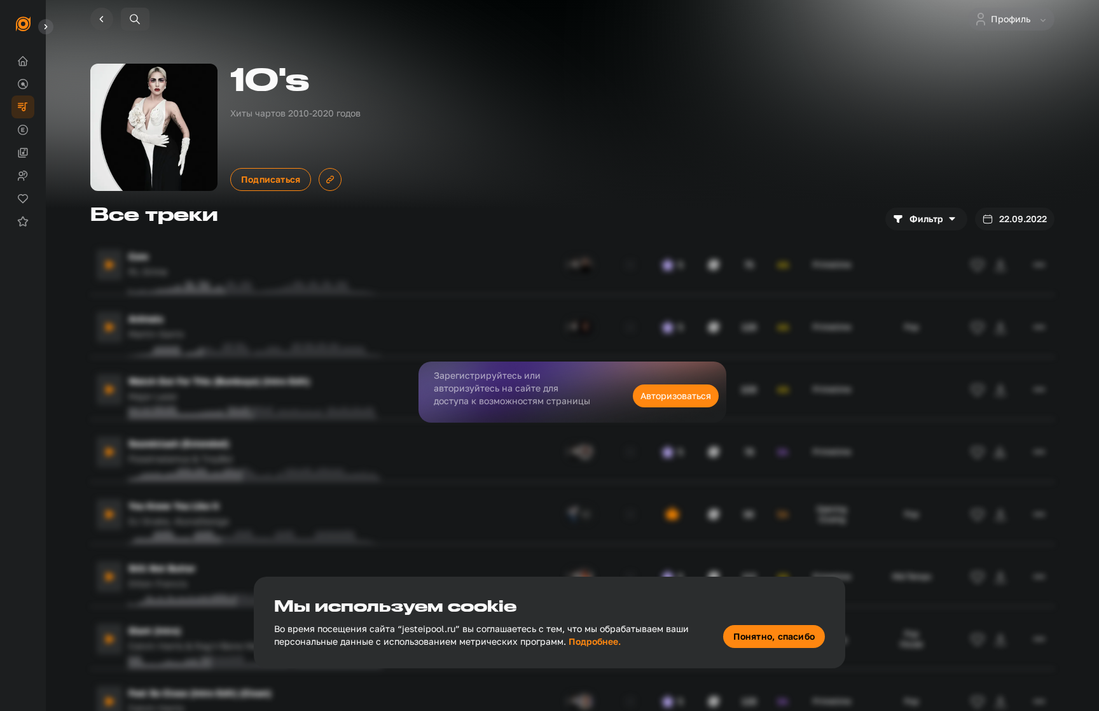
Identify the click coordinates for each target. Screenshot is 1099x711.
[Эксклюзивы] (22, 129)
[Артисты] (22, 175)
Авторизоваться (675, 395)
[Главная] (22, 61)
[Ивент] (22, 221)
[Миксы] (22, 152)
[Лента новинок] (22, 84)
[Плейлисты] (22, 106)
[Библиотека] (22, 198)
